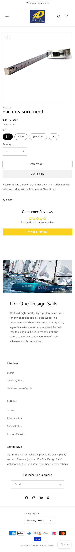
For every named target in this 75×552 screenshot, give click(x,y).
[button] (7, 16)
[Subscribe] (60, 485)
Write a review (37, 232)
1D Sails (32, 545)
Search (11, 373)
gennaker (38, 137)
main (21, 137)
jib (7, 137)
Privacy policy (14, 419)
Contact (11, 411)
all (53, 137)
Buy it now (37, 174)
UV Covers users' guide (19, 389)
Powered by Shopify (45, 545)
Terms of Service (16, 434)
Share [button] (9, 200)
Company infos (15, 381)
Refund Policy (14, 426)
